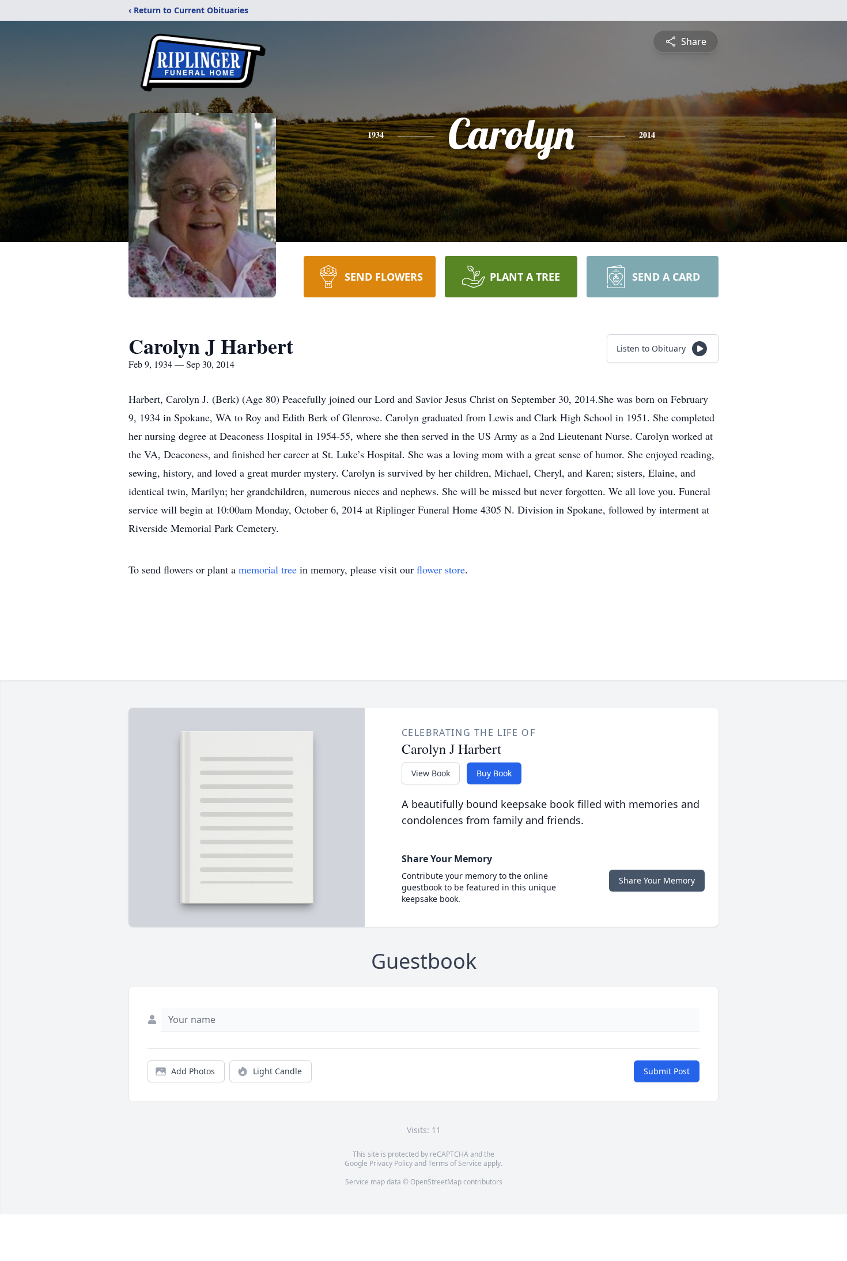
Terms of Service (455, 1163)
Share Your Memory (657, 880)
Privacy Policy (391, 1163)
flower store (441, 569)
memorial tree (268, 569)
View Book (430, 773)
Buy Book (494, 773)
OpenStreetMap (436, 1182)
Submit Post (667, 1071)
